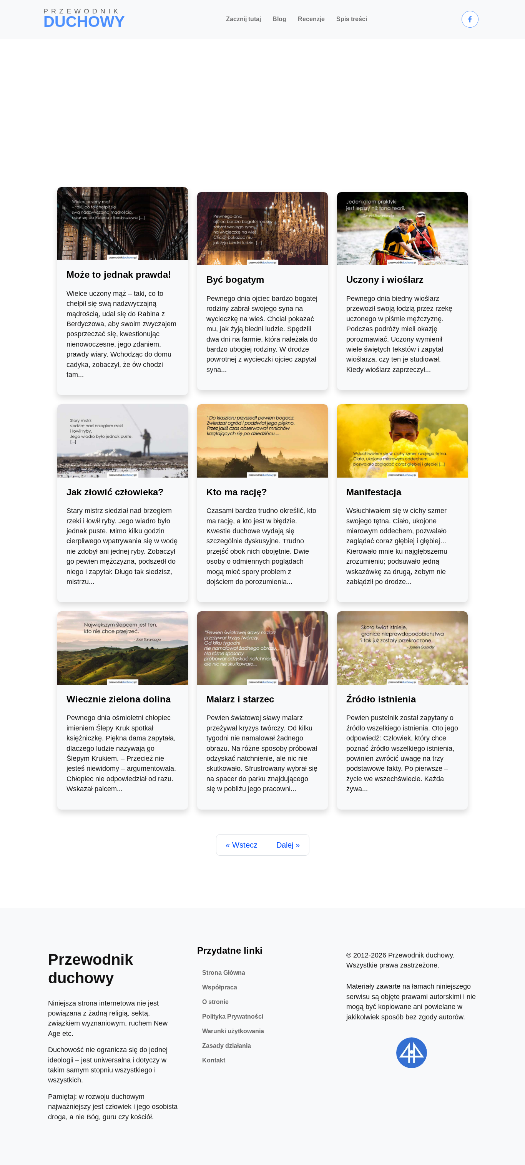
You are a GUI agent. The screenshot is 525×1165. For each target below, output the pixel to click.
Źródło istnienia (381, 699)
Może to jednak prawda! (118, 274)
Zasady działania (226, 1045)
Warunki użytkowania (233, 1031)
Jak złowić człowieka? (115, 492)
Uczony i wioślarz (385, 279)
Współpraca (219, 987)
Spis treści (351, 19)
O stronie (215, 1002)
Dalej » (288, 845)
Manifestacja (373, 492)
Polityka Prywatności (232, 1016)
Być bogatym (235, 279)
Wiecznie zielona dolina (118, 699)
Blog (279, 19)
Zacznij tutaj (243, 19)
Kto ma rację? (236, 492)
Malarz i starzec (240, 699)
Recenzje (311, 19)
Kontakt (213, 1060)
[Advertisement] (262, 96)
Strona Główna (223, 972)
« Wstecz (242, 845)
